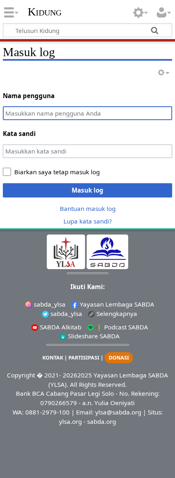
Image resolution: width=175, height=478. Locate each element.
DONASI (119, 357)
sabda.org (101, 421)
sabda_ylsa (49, 304)
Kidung (44, 12)
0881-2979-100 (47, 412)
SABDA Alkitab (59, 327)
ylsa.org (70, 421)
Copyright (21, 375)
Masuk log (87, 190)
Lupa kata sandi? (87, 221)
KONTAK (52, 357)
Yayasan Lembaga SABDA (116, 304)
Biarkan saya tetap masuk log (57, 172)
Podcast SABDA (125, 327)
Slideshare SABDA (93, 336)
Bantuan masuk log (88, 208)
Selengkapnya (116, 313)
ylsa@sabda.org (118, 412)
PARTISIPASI (83, 357)
